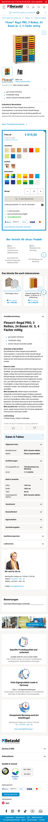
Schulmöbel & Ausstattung (11, 18)
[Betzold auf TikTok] (25, 811)
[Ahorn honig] (7, 150)
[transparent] (37, 182)
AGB (28, 817)
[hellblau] (37, 176)
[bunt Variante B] (13, 176)
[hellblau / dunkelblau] (7, 182)
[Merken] (44, 32)
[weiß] (25, 156)
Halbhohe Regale (40, 18)
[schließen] (46, 2)
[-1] (27, 191)
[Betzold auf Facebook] (6, 811)
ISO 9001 (27, 774)
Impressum (10, 817)
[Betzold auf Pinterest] (19, 811)
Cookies (42, 820)
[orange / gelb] (25, 176)
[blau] (13, 156)
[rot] (31, 150)
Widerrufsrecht (37, 817)
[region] (24, 426)
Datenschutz (20, 817)
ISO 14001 (27, 769)
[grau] (19, 156)
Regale (27, 18)
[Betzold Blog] (41, 811)
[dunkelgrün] (31, 182)
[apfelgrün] (7, 156)
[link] (39, 7)
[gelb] (37, 150)
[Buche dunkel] (19, 150)
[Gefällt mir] (13, 428)
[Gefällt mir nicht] (34, 428)
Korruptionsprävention (11, 820)
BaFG (24, 820)
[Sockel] (13, 166)
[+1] (40, 191)
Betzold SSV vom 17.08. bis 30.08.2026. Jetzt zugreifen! (22, 2)
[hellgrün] (19, 182)
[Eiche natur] (25, 150)
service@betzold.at (17, 586)
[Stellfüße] (7, 166)
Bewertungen (32, 820)
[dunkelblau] (13, 182)
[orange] (31, 176)
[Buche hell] (13, 150)
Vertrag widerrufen (10, 794)
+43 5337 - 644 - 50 (18, 579)
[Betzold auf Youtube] (32, 811)
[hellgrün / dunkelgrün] (25, 182)
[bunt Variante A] (7, 176)
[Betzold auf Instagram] (12, 811)
